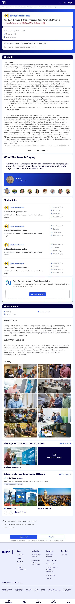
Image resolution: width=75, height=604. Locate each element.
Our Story (20, 555)
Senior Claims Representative (16, 268)
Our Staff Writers (20, 563)
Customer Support (49, 556)
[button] (7, 191)
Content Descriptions (21, 568)
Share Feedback (51, 560)
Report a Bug (51, 564)
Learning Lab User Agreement (7, 589)
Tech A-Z (49, 579)
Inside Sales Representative (15, 212)
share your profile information (40, 540)
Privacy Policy (36, 589)
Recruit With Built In (36, 556)
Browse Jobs (50, 575)
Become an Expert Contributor (36, 562)
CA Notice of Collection (67, 589)
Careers (19, 558)
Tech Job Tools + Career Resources (51, 569)
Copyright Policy (29, 589)
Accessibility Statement (19, 589)
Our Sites (64, 555)
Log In (70, 3)
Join (64, 3)
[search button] (59, 2)
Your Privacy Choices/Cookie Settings (55, 589)
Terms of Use (43, 589)
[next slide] (11, 512)
